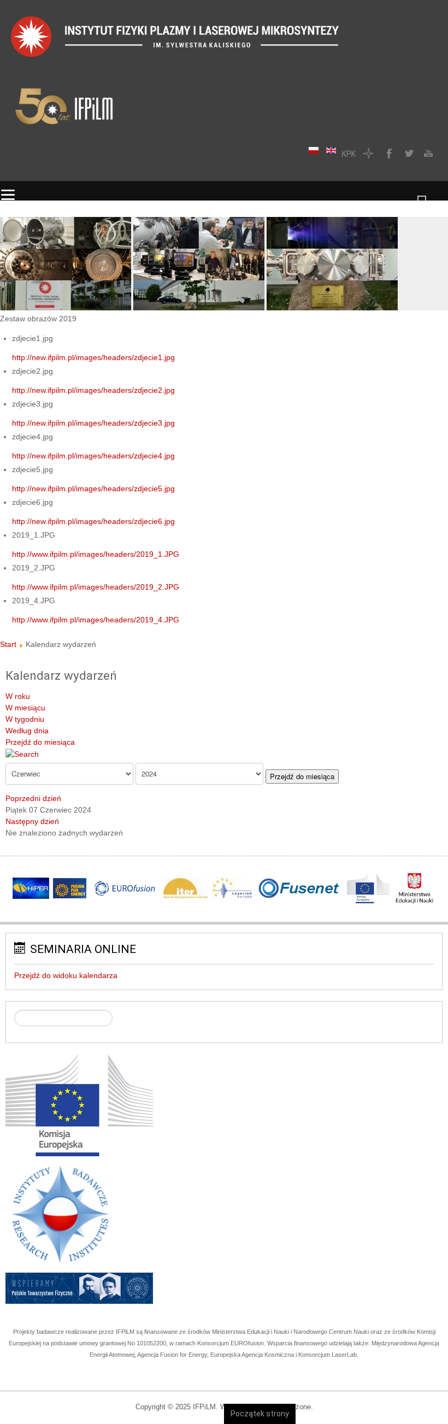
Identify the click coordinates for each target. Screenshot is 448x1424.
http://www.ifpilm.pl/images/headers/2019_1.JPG (95, 554)
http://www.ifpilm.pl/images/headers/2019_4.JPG (95, 619)
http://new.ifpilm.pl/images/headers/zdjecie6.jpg (93, 521)
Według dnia (27, 730)
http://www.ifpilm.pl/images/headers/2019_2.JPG (95, 586)
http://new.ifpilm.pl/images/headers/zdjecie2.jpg (93, 390)
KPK (348, 153)
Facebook (388, 153)
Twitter (407, 153)
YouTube (427, 153)
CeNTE (368, 153)
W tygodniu (24, 719)
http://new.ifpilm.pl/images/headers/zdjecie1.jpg (93, 357)
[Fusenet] (299, 888)
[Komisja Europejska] (79, 1104)
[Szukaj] (22, 753)
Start (8, 644)
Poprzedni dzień (33, 798)
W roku (17, 696)
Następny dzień (32, 821)
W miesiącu (25, 707)
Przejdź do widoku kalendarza (65, 975)
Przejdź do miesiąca (40, 742)
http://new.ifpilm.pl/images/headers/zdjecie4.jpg (93, 455)
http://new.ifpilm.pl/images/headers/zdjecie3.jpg (93, 423)
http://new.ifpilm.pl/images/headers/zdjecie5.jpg (93, 488)
